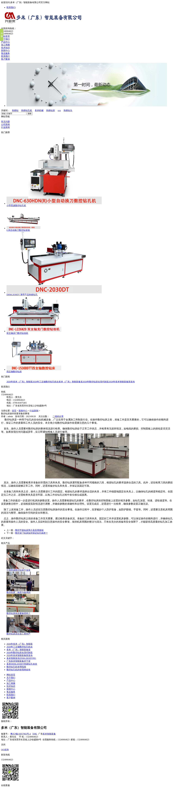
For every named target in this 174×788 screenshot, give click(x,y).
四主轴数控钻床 (14, 371)
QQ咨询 (5, 749)
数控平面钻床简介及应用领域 (29, 530)
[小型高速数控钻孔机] (54, 203)
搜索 (29, 114)
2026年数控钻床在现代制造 (96, 382)
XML (34, 734)
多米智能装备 (49, 734)
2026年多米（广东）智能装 (20, 382)
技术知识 (5, 47)
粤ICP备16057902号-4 (20, 734)
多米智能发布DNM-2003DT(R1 (21, 658)
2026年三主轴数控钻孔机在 (46, 382)
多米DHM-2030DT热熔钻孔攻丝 (22, 664)
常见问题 (5, 121)
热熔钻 (15, 110)
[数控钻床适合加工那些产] (23, 632)
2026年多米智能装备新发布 (122, 382)
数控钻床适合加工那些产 (18, 634)
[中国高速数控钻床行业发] (23, 568)
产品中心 (5, 42)
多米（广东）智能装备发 (71, 382)
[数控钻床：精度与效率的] (23, 590)
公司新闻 (5, 124)
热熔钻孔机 (26, 110)
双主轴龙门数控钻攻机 (17, 333)
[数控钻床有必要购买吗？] (23, 611)
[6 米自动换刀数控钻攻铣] (24, 228)
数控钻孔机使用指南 (16, 667)
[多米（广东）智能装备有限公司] (42, 22)
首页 (14, 411)
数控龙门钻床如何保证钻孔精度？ (31, 533)
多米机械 (39, 110)
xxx (59, 110)
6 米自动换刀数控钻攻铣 (18, 230)
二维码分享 (58, 416)
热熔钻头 (68, 110)
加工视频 (5, 45)
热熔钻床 (50, 110)
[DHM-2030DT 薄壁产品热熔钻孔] (54, 292)
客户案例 (5, 59)
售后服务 (5, 53)
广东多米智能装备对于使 (18, 661)
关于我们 (5, 39)
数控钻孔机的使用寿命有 (18, 670)
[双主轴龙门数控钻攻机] (34, 331)
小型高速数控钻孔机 (16, 205)
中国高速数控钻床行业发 (18, 570)
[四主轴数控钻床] (34, 369)
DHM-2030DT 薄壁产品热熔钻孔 (22, 294)
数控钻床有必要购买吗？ (18, 613)
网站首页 (5, 36)
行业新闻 (5, 127)
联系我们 (11, 7)
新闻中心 (5, 50)
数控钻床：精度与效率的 (18, 592)
